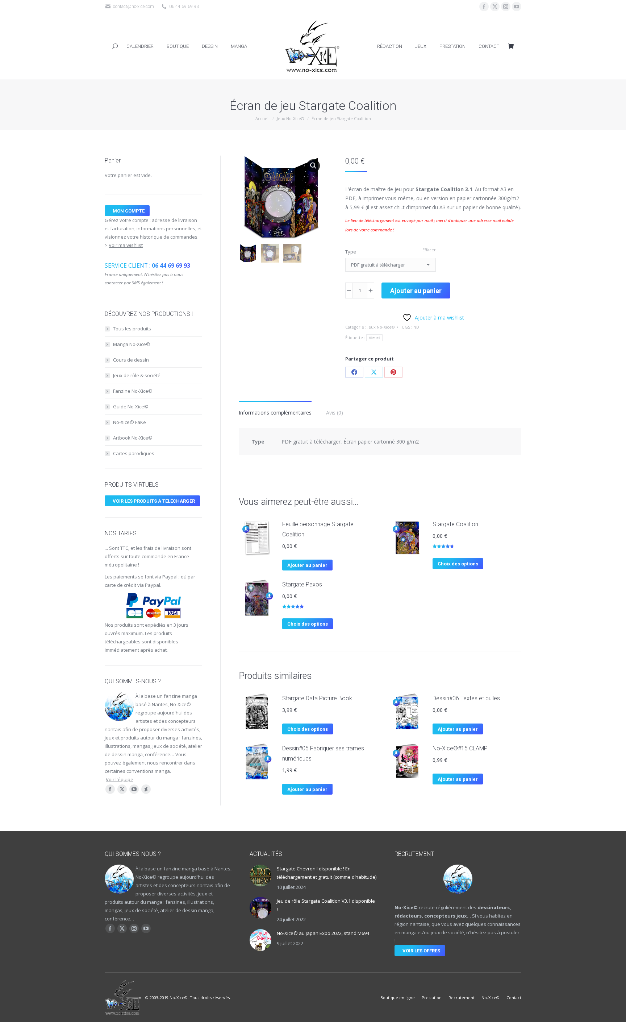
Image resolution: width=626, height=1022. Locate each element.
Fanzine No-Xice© (133, 391)
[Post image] (260, 875)
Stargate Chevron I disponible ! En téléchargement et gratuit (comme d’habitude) (326, 872)
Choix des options (458, 563)
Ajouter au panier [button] (307, 565)
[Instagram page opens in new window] (505, 6)
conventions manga (148, 771)
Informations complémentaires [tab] (275, 412)
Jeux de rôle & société (136, 375)
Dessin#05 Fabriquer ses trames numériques (323, 753)
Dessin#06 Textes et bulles (466, 698)
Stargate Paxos (302, 584)
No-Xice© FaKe (129, 422)
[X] (374, 372)
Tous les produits (132, 328)
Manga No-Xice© (131, 344)
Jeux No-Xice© (381, 327)
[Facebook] (354, 372)
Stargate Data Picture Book (317, 698)
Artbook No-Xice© (133, 437)
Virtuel (374, 338)
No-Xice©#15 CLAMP (460, 748)
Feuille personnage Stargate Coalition (318, 529)
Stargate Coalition (455, 524)
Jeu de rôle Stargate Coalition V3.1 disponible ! (326, 905)
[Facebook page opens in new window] (484, 6)
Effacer (429, 249)
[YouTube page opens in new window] (516, 6)
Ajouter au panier (416, 290)
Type (350, 251)
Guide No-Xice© (131, 406)
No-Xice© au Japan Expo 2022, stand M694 (323, 933)
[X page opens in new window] (495, 6)
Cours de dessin (131, 360)
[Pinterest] (393, 372)
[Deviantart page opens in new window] (146, 789)
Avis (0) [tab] (334, 412)
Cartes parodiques (133, 453)
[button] (313, 165)
